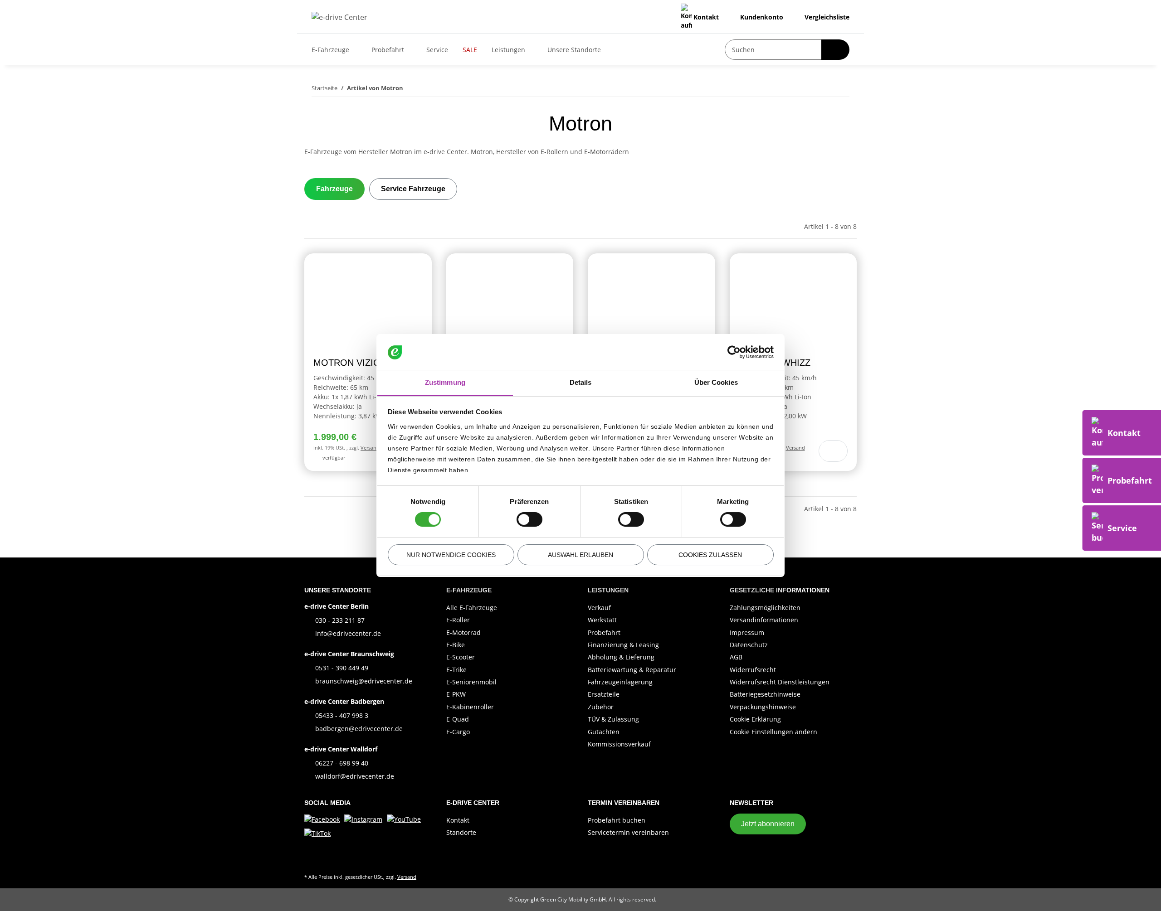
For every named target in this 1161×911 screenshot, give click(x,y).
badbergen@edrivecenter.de (359, 728)
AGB (736, 657)
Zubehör (601, 707)
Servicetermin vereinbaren (628, 832)
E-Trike (456, 669)
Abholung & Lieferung (621, 657)
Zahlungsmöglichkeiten (765, 607)
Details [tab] (581, 382)
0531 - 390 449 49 (341, 668)
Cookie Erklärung (755, 719)
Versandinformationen (764, 619)
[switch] (529, 519)
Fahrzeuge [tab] (334, 189)
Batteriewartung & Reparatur (632, 669)
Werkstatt (602, 619)
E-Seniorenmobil (471, 682)
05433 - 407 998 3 (341, 715)
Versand (370, 447)
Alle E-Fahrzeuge (471, 607)
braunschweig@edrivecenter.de (363, 681)
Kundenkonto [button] (760, 17)
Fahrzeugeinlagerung (620, 682)
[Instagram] (363, 818)
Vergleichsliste (826, 17)
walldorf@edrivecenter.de (354, 776)
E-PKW (456, 694)
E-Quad (457, 719)
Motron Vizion (350, 363)
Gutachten (604, 731)
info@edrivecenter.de (348, 633)
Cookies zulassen (710, 554)
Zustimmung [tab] (445, 382)
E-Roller (458, 619)
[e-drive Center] (339, 17)
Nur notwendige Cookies (451, 554)
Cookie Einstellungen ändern (773, 731)
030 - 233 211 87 (340, 620)
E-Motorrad (463, 632)
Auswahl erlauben (580, 554)
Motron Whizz (774, 363)
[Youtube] (404, 818)
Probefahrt (604, 632)
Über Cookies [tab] (716, 382)
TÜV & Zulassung (613, 719)
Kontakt (706, 17)
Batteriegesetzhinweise (765, 694)
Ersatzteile (604, 694)
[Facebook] (322, 818)
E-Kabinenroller (470, 707)
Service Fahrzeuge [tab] (413, 189)
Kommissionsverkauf (619, 744)
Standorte (461, 832)
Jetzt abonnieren (768, 824)
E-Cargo (458, 731)
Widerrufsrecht (753, 669)
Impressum (747, 632)
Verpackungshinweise (763, 707)
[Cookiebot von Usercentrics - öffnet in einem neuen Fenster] (734, 352)
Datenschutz (749, 644)
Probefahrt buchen (616, 820)
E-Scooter (460, 657)
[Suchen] (835, 49)
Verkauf (599, 607)
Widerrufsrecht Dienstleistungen (779, 682)
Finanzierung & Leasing (623, 644)
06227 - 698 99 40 (341, 763)
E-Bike (455, 644)
